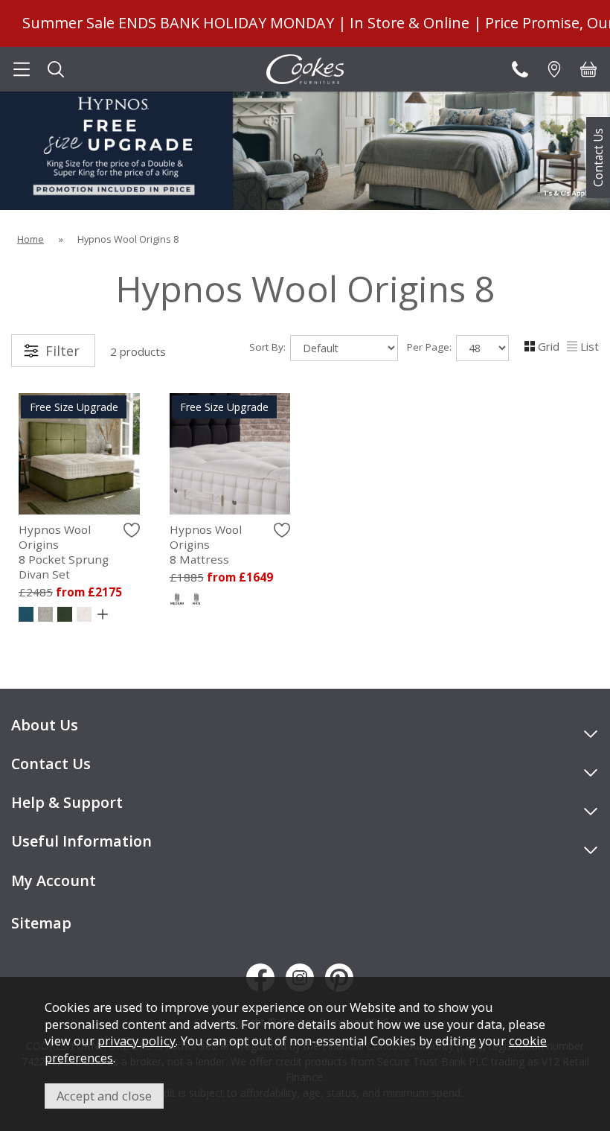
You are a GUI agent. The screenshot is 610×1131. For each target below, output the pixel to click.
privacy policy (136, 1040)
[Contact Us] (520, 69)
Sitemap (41, 923)
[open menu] (21, 69)
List (589, 346)
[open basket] (588, 69)
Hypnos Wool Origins (64, 552)
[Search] (56, 69)
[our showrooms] (554, 69)
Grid (548, 346)
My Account (53, 880)
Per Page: (431, 347)
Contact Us (598, 157)
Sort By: (269, 347)
